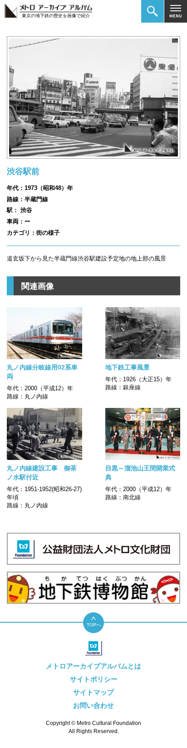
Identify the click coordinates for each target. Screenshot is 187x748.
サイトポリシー (94, 679)
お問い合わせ (93, 705)
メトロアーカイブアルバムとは (93, 666)
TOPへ (94, 624)
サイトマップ (93, 692)
